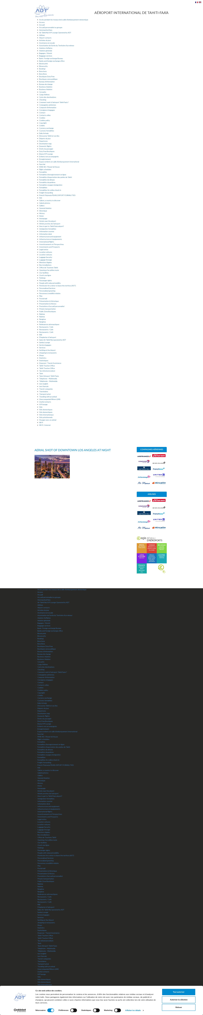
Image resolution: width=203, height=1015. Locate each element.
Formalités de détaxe (47, 180)
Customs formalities (46, 131)
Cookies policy (44, 120)
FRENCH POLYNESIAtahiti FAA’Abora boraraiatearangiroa (151, 558)
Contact (42, 113)
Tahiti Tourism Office (47, 366)
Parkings (42, 278)
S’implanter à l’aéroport (47, 337)
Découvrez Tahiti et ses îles (49, 136)
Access (42, 22)
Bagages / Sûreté (45, 53)
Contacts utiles (45, 115)
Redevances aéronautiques (49, 324)
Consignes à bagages (47, 110)
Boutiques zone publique (48, 79)
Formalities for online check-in (50, 190)
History (42, 213)
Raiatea (42, 314)
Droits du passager (46, 149)
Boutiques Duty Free (47, 76)
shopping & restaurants (48, 353)
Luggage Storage (45, 260)
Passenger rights (45, 280)
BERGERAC (142, 567)
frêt (40, 198)
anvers (161, 547)
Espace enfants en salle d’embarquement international (59, 162)
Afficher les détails (133, 1010)
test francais (44, 386)
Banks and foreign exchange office (51, 61)
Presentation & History (47, 304)
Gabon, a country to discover (49, 200)
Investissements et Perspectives (51, 244)
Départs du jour (45, 138)
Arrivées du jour (45, 40)
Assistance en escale (47, 43)
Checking (42, 100)
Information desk (45, 234)
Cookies (42, 118)
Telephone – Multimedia (48, 379)
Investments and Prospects (49, 247)
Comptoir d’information (47, 107)
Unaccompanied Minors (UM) (49, 399)
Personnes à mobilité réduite (49, 293)
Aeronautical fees (45, 30)
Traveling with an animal (48, 397)
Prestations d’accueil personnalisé (51, 306)
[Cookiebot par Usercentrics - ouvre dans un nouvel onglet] (20, 1010)
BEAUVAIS (141, 570)
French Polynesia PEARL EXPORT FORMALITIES (57, 195)
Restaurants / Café (46, 332)
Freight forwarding (46, 193)
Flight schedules (45, 169)
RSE (40, 335)
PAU (142, 572)
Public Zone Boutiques (47, 311)
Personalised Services (47, 288)
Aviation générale (45, 51)
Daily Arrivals (44, 133)
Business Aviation (45, 87)
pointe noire (152, 548)
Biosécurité (43, 64)
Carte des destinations (47, 97)
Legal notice (43, 249)
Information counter (46, 231)
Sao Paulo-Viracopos (141, 546)
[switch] (73, 1010)
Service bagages (45, 345)
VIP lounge (43, 404)
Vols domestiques (45, 410)
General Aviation (45, 208)
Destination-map (45, 144)
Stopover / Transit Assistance (50, 363)
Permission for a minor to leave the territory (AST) (57, 286)
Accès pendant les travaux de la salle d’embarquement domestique (63, 20)
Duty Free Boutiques (47, 151)
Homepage (43, 218)
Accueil (42, 25)
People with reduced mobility (50, 283)
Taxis (41, 373)
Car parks (42, 92)
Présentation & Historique (49, 301)
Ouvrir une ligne (45, 275)
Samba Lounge (44, 342)
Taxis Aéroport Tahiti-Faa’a (49, 376)
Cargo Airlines (44, 95)
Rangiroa (42, 319)
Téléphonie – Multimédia (48, 381)
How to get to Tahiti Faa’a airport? (51, 226)
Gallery (41, 206)
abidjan (141, 556)
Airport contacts (45, 38)
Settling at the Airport (47, 350)
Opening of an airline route (49, 270)
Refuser (179, 1007)
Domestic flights (45, 146)
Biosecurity (43, 66)
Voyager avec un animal (47, 420)
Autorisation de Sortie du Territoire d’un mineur (56, 45)
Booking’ (42, 69)
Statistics (42, 358)
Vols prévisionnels (46, 417)
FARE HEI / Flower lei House (49, 167)
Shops (41, 355)
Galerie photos (44, 203)
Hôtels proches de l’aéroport (49, 224)
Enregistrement (45, 159)
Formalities (43, 187)
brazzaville (152, 547)
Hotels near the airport (47, 221)
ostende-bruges (162, 549)
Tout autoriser (178, 992)
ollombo (152, 550)
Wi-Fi (41, 422)
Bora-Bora (43, 74)
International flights (46, 242)
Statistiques (43, 360)
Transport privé (45, 394)
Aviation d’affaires (45, 48)
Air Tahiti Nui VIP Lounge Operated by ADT (55, 33)
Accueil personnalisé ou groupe (50, 27)
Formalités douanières (47, 182)
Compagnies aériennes (47, 105)
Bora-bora (43, 71)
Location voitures (45, 252)
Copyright (43, 123)
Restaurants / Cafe (46, 327)
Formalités (43, 172)
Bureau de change (46, 84)
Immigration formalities (47, 229)
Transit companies (46, 389)
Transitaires (43, 391)
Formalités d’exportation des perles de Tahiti (55, 177)
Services (42, 348)
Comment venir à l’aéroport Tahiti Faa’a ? (54, 102)
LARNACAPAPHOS (161, 556)
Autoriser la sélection (178, 1000)
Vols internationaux (46, 415)
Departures (43, 141)
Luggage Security (45, 257)
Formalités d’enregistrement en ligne (52, 175)
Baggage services (45, 56)
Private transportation (47, 309)
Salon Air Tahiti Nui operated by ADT (52, 340)
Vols (40, 407)
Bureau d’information (47, 82)
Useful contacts (45, 402)
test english (43, 384)
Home (41, 216)
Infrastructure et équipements (50, 239)
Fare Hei (42, 164)
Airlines (42, 35)
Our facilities (44, 273)
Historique (43, 211)
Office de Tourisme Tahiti (48, 268)
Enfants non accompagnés (49, 157)
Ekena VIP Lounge (46, 154)
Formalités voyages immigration (50, 185)
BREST (141, 568)
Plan (40, 296)
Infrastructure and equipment (50, 237)
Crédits (42, 126)
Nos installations (45, 265)
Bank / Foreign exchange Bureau (51, 58)
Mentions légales (45, 262)
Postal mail (43, 299)
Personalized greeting (47, 291)
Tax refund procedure (47, 371)
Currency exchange (46, 128)
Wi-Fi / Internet (45, 425)
